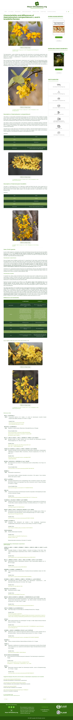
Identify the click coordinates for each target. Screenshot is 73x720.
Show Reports (59, 40)
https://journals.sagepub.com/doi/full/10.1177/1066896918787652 (20, 487)
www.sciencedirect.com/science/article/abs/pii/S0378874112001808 (21, 518)
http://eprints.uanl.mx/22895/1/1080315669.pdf (17, 652)
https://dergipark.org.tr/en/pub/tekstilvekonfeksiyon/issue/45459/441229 (21, 557)
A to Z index (10, 11)
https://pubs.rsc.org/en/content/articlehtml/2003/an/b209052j (19, 576)
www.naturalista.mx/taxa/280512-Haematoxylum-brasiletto (15, 682)
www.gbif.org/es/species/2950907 (10, 686)
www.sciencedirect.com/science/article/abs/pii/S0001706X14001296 (21, 468)
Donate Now (43, 11)
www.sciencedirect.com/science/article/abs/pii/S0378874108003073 (21, 673)
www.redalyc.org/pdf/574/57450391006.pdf (16, 507)
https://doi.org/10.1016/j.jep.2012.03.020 (15, 513)
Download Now (59, 37)
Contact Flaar (36, 11)
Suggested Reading (51, 11)
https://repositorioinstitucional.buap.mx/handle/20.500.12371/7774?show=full (22, 497)
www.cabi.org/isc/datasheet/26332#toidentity (12, 679)
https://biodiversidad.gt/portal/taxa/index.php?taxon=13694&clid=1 (16, 689)
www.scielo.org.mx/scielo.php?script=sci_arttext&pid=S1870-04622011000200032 (23, 637)
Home (5, 11)
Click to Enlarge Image (26, 47)
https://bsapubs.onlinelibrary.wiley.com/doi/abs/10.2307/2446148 (20, 527)
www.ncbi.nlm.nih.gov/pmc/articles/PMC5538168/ (17, 566)
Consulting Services (26, 11)
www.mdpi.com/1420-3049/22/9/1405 (15, 586)
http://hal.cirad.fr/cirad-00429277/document (16, 594)
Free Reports (18, 11)
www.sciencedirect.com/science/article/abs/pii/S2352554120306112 (21, 605)
